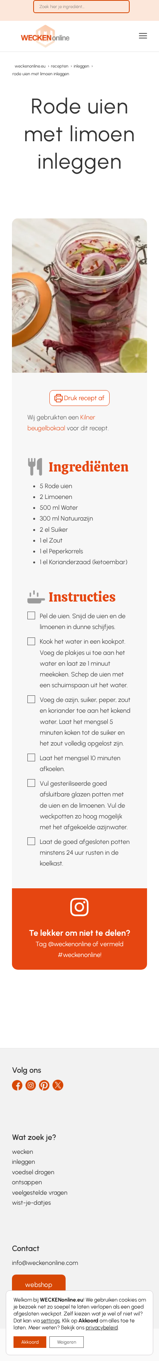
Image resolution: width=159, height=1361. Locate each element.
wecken (22, 1151)
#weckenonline (79, 955)
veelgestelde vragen (40, 1192)
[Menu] (143, 36)
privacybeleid (102, 1327)
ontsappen (27, 1182)
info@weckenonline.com (45, 1262)
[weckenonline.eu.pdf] (66, 35)
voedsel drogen (33, 1172)
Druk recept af (84, 398)
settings (50, 1320)
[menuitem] (81, 10)
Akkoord (30, 1342)
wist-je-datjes (31, 1202)
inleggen (23, 1161)
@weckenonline (69, 944)
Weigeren (66, 1342)
